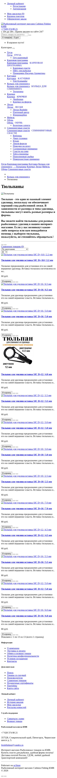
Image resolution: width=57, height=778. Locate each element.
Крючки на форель (22, 102)
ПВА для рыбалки (22, 70)
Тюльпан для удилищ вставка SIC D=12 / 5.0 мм (26, 589)
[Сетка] (5, 244)
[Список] (2, 244)
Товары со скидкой (16, 675)
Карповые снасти (21, 68)
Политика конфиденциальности (23, 656)
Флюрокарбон (20, 115)
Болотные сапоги (21, 125)
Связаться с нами (15, 718)
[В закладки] (14, 308)
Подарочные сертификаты (20, 683)
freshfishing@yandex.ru (12, 745)
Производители (15, 678)
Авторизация (19, 9)
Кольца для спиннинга (18, 83)
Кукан (16, 141)
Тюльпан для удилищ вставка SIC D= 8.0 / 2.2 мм (27, 260)
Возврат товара (14, 721)
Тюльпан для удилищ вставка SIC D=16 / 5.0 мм (26, 316)
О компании (13, 648)
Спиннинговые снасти (18, 128)
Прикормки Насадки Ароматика (29, 73)
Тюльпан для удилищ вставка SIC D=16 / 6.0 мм (26, 616)
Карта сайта (13, 688)
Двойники (18, 99)
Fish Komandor (20, 81)
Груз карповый (20, 57)
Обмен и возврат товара (19, 653)
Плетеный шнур (21, 112)
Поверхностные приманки (26, 159)
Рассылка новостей (16, 707)
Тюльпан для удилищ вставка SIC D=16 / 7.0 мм (26, 508)
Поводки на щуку (22, 146)
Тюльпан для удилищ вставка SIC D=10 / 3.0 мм (26, 454)
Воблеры (17, 135)
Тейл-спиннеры (20, 154)
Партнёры (12, 685)
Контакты (12, 661)
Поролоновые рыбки (23, 156)
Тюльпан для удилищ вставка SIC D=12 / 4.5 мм (26, 535)
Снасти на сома (20, 151)
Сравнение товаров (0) (12, 246)
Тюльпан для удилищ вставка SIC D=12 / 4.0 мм (26, 374)
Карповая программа (17, 60)
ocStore (16, 765)
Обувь (10, 120)
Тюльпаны (18, 91)
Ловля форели (20, 143)
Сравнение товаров (16, 680)
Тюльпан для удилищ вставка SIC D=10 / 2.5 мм (26, 481)
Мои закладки (14, 705)
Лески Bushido (20, 109)
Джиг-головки (20, 138)
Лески (10, 104)
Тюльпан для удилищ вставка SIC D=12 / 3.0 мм (26, 428)
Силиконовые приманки (25, 149)
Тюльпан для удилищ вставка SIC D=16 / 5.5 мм (26, 562)
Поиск (10, 672)
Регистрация (19, 6)
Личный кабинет (15, 699)
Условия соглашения (17, 658)
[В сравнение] (17, 308)
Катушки (11, 76)
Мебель (10, 117)
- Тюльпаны (19, 166)
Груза (9, 52)
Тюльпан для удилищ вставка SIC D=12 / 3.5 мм (26, 401)
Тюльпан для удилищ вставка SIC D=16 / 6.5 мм (26, 289)
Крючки (11, 94)
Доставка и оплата (16, 651)
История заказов (15, 702)
